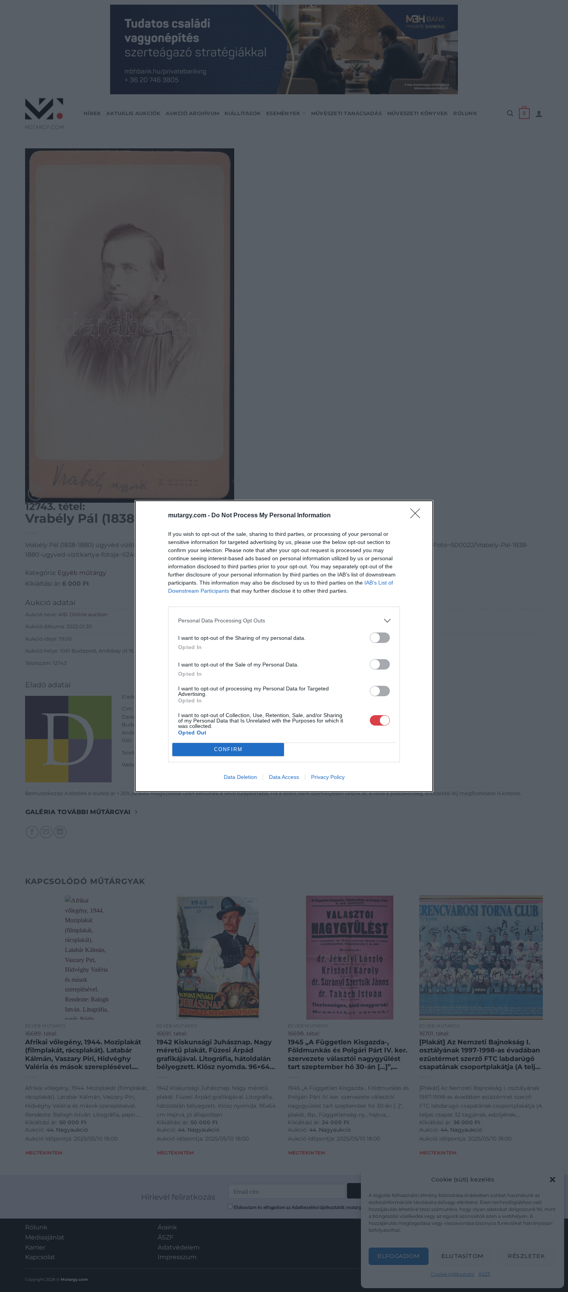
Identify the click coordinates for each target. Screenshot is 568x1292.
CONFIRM (228, 749)
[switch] (380, 637)
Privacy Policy (328, 777)
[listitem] (284, 621)
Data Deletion (240, 777)
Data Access (284, 777)
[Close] (417, 515)
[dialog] (284, 646)
